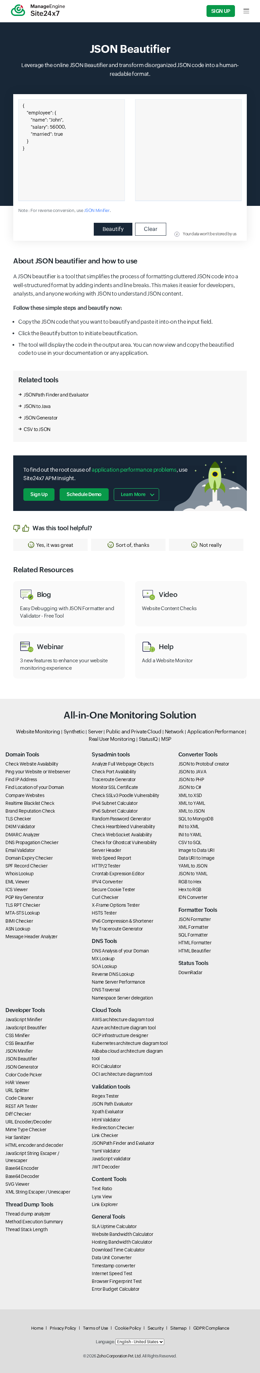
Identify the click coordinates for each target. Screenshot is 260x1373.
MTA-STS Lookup (22, 913)
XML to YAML (191, 803)
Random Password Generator (121, 818)
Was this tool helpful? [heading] (62, 528)
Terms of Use (95, 1328)
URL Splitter (17, 1090)
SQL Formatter (193, 935)
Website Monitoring (38, 731)
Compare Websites (24, 795)
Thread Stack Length (26, 1229)
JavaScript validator (111, 1158)
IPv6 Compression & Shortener (122, 921)
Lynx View (102, 1196)
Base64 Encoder (22, 1168)
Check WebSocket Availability (122, 834)
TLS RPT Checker (22, 905)
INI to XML (188, 826)
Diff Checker (18, 1114)
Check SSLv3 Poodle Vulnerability (125, 795)
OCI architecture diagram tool (122, 1074)
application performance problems (134, 470)
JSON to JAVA (192, 771)
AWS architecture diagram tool (123, 1019)
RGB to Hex (189, 881)
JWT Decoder (106, 1167)
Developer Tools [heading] (25, 1010)
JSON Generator (41, 418)
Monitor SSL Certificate (115, 787)
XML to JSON (191, 811)
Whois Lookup (19, 873)
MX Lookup (103, 958)
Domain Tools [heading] (22, 754)
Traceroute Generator (114, 779)
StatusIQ (148, 739)
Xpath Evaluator (108, 1111)
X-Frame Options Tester (115, 905)
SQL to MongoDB (196, 818)
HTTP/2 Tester (106, 865)
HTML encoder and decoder (34, 1145)
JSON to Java (37, 406)
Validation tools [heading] (111, 1087)
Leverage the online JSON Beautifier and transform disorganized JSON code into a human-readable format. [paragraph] (130, 69)
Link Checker (105, 1135)
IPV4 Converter (107, 881)
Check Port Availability (114, 771)
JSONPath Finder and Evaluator (56, 395)
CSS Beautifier (19, 1043)
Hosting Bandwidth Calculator (122, 1242)
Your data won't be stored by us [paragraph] (210, 234)
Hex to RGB (189, 889)
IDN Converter (193, 897)
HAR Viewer (17, 1082)
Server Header (106, 850)
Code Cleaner (19, 1098)
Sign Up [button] (38, 494)
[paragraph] (130, 308)
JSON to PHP (191, 779)
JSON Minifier (96, 210)
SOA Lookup (104, 966)
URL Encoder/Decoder (28, 1121)
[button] (50, 545)
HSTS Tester (104, 913)
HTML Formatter (195, 942)
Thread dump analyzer (27, 1214)
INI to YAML (190, 834)
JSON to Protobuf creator (203, 764)
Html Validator (106, 1119)
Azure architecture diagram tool (123, 1027)
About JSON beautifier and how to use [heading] (75, 261)
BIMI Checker (19, 921)
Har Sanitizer (17, 1137)
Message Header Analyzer (31, 936)
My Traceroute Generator (117, 928)
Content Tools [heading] (109, 1179)
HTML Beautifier (194, 950)
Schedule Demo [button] (84, 494)
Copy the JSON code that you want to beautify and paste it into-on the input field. (115, 322)
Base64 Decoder (22, 1176)
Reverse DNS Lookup (113, 974)
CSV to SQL (189, 842)
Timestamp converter (113, 1265)
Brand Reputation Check (30, 811)
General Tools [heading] (108, 1217)
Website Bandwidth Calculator (122, 1234)
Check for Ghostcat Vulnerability (124, 842)
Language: (105, 1341)
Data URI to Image (196, 858)
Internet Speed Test (112, 1273)
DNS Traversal (106, 989)
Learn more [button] (133, 494)
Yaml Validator (106, 1151)
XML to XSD (190, 795)
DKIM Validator (20, 826)
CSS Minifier (17, 1035)
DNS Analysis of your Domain (120, 950)
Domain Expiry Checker (28, 858)
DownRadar (190, 972)
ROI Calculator (106, 1066)
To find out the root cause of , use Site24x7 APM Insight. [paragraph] (105, 474)
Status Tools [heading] (193, 963)
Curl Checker (105, 897)
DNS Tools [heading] (104, 941)
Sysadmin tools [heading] (111, 754)
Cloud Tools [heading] (106, 1010)
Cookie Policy (128, 1328)
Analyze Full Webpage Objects (122, 764)
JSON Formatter (194, 919)
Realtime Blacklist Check (29, 803)
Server (95, 731)
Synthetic (74, 731)
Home (37, 1328)
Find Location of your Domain (34, 787)
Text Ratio (102, 1188)
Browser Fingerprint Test (117, 1281)
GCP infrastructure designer (120, 1035)
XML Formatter (193, 927)
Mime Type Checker (25, 1129)
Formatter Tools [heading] (197, 910)
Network (174, 731)
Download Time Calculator (118, 1249)
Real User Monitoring (112, 739)
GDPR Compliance (211, 1328)
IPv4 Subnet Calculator (114, 803)
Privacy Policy (63, 1328)
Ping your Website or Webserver (37, 771)
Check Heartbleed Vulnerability (123, 826)
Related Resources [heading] (43, 570)
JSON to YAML (193, 873)
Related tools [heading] (38, 380)
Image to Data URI (196, 850)
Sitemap (178, 1328)
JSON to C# (189, 787)
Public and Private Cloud (133, 731)
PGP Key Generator (24, 897)
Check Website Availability (31, 764)
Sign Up (220, 11)
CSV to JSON (37, 429)
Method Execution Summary (34, 1221)
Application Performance (215, 731)
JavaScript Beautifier (25, 1027)
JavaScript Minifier (23, 1019)
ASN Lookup (17, 928)
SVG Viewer (17, 1184)
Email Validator (20, 850)
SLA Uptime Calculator (114, 1226)
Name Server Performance (118, 982)
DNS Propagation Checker (32, 842)
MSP (166, 739)
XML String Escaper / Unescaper (37, 1192)
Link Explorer (104, 1204)
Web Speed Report (111, 858)
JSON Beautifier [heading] (130, 49)
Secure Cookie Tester (113, 889)
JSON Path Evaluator (112, 1104)
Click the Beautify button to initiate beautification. (78, 333)
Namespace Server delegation (122, 998)
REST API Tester (21, 1106)
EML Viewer (17, 881)
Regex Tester (105, 1096)
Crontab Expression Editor (118, 873)
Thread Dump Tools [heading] (29, 1204)
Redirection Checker (113, 1127)
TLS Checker (18, 818)
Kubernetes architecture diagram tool (129, 1043)
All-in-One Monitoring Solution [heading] (130, 715)
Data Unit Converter (111, 1257)
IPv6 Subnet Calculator (114, 811)
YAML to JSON (193, 865)
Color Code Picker (23, 1074)
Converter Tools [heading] (198, 754)
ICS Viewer (16, 889)
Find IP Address (21, 779)
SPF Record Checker (26, 865)
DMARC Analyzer (22, 834)
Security (156, 1328)
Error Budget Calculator (115, 1289)
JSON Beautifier (21, 1058)
